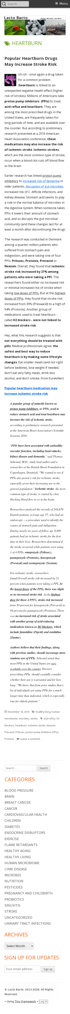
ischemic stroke (37, 725)
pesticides (13, 887)
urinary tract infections (27, 923)
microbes (24, 718)
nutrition (13, 881)
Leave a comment (30, 739)
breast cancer (17, 802)
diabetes (12, 826)
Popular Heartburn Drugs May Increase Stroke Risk (30, 61)
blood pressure (18, 790)
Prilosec (19, 732)
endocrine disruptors (24, 832)
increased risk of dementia (41, 181)
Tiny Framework (25, 1001)
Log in (43, 1001)
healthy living (43, 711)
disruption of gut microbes (44, 186)
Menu (64, 3)
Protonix (9, 739)
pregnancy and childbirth (28, 893)
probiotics (14, 899)
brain (9, 796)
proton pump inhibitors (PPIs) (42, 732)
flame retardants (21, 845)
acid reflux (49, 718)
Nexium (51, 725)
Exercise (11, 839)
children (12, 820)
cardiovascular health (25, 814)
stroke (34, 718)
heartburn (21, 725)
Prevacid (9, 732)
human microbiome (21, 863)
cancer (10, 808)
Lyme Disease (15, 869)
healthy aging (17, 850)
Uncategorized (18, 917)
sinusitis (12, 905)
